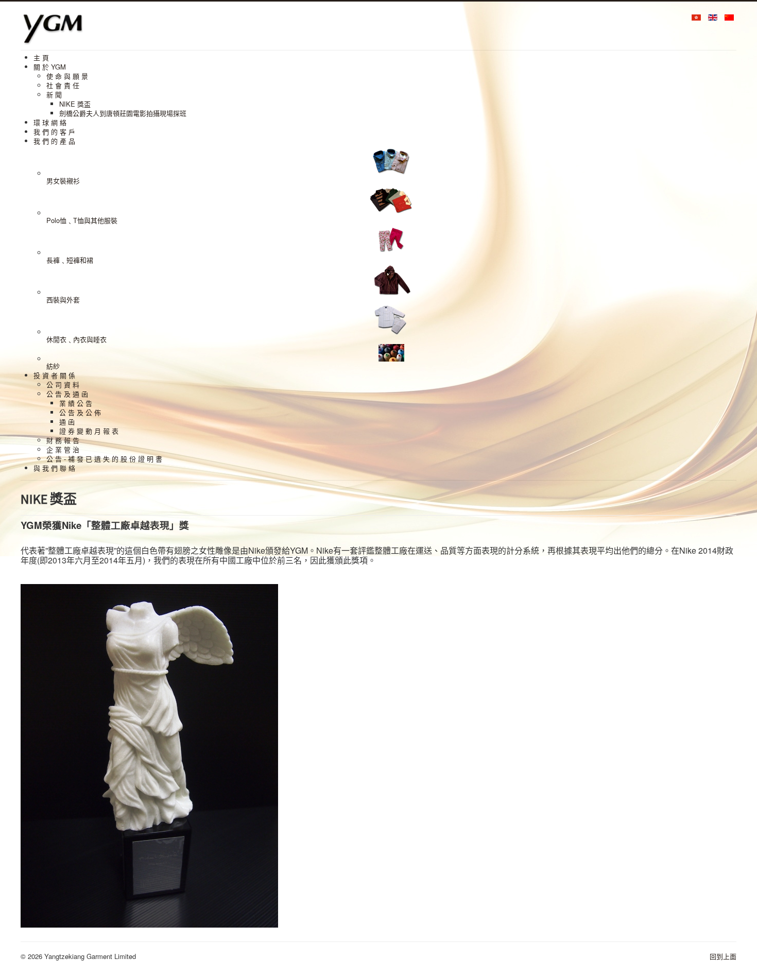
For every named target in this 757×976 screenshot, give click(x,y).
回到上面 (723, 956)
